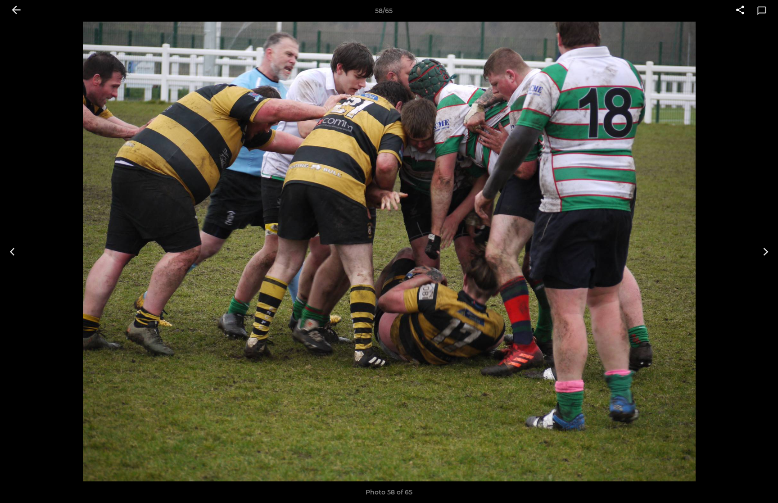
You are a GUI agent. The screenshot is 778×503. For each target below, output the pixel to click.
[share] (740, 11)
